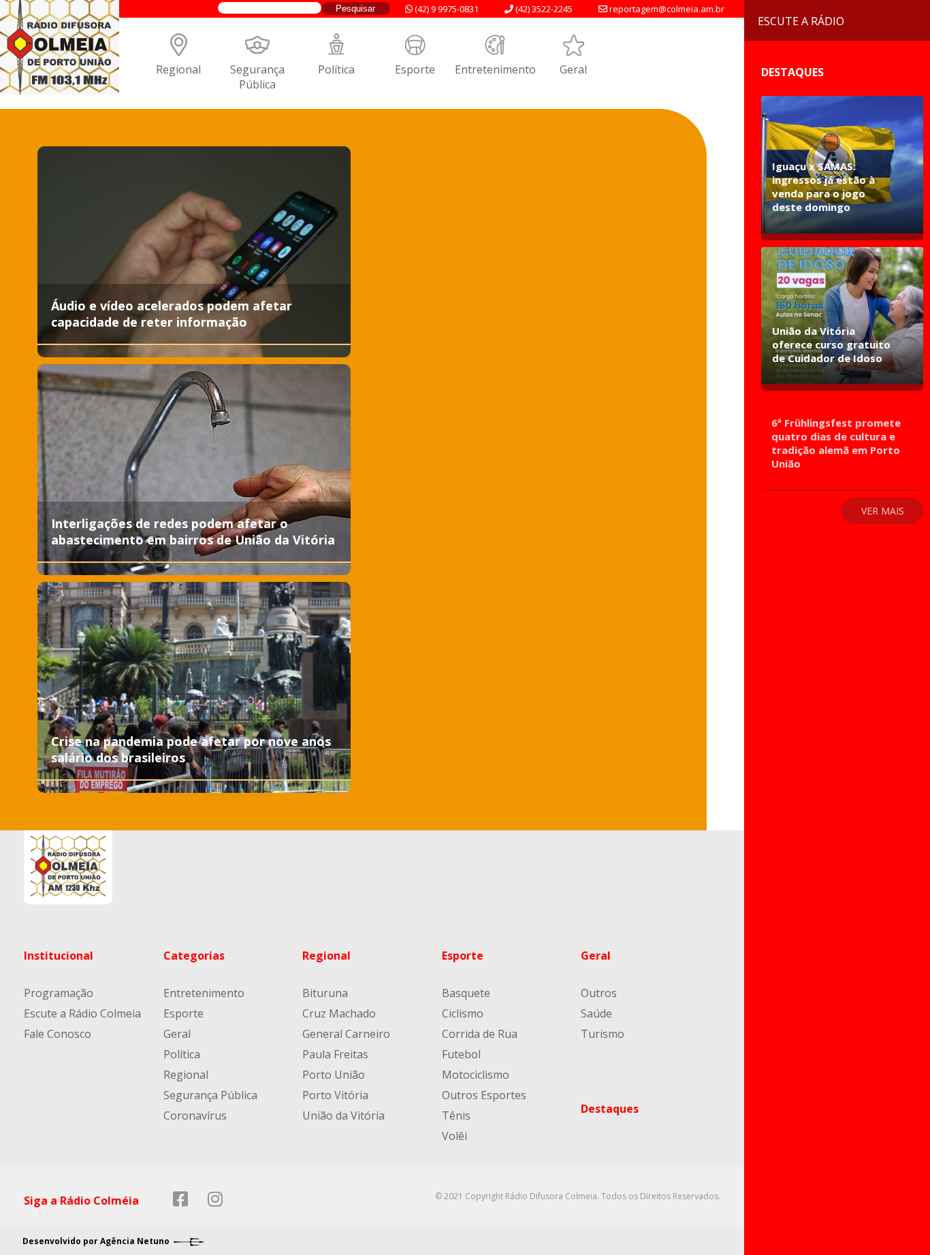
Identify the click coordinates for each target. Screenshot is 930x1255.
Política (336, 69)
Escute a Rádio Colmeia (82, 1013)
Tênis (456, 1115)
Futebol (461, 1054)
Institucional (58, 955)
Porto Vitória (335, 1095)
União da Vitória (343, 1115)
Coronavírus (195, 1115)
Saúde (596, 1013)
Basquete (466, 992)
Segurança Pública (257, 77)
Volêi (454, 1135)
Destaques (610, 1108)
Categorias (194, 955)
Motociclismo (475, 1074)
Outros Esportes (484, 1095)
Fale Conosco (57, 1033)
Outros (599, 992)
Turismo (602, 1033)
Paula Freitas (335, 1054)
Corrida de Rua (479, 1033)
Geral (573, 69)
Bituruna (325, 992)
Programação (58, 992)
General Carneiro (346, 1033)
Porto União (333, 1074)
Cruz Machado (339, 1013)
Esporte (415, 69)
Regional (178, 69)
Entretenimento (495, 69)
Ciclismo (462, 1013)
